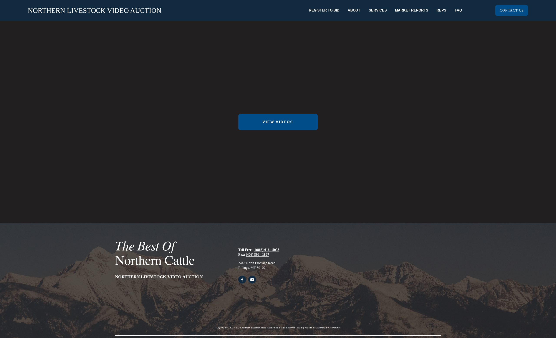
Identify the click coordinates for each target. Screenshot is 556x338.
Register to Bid (324, 10)
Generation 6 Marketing (328, 327)
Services (378, 10)
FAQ (458, 10)
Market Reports (411, 10)
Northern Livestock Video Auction (94, 10)
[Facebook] (242, 279)
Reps (441, 10)
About (354, 10)
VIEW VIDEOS (278, 122)
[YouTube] (252, 279)
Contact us (512, 10)
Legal (300, 327)
